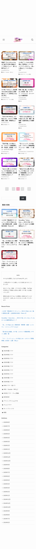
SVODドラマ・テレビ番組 (11, 393)
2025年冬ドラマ (8, 358)
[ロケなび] (18, 39)
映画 (5, 412)
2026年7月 (6, 426)
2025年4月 (6, 484)
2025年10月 (6, 461)
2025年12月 (6, 453)
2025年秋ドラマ (8, 370)
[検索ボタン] (32, 39)
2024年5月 (6, 522)
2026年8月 (6, 422)
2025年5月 (6, 480)
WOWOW (6, 397)
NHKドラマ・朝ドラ (9, 385)
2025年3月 (6, 488)
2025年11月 (6, 457)
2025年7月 (6, 472)
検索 (23, 198)
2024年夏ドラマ (8, 351)
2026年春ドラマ (8, 381)
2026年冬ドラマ (8, 374)
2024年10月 (6, 507)
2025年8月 (6, 468)
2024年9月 (6, 511)
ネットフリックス (9, 408)
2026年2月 (6, 445)
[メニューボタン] (3, 39)
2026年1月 (6, 449)
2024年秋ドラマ (8, 354)
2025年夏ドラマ (8, 362)
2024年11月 (6, 503)
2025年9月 (6, 464)
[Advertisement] (18, 18)
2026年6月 (6, 430)
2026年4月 (6, 437)
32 (29, 189)
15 (22, 189)
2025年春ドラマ (8, 366)
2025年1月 (6, 495)
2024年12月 (6, 499)
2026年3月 (6, 441)
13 (13, 189)
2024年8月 (6, 515)
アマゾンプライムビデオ (11, 401)
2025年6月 (6, 476)
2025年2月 (6, 491)
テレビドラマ (7, 405)
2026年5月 (6, 434)
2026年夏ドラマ (8, 378)
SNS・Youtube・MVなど (11, 389)
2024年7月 (6, 518)
